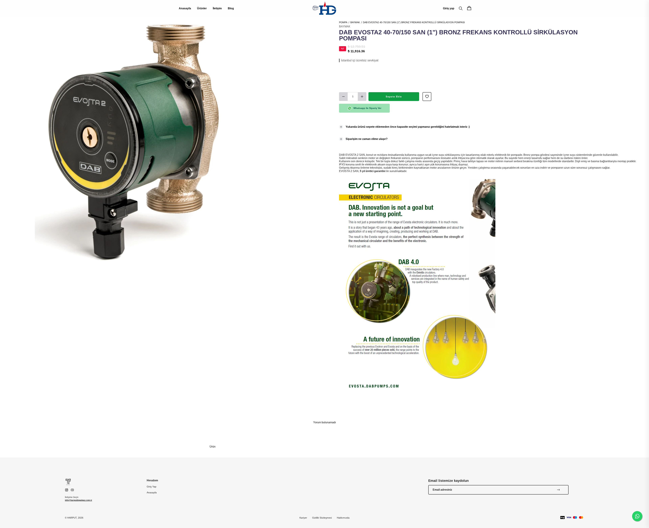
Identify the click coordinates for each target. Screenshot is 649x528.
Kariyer (303, 517)
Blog (231, 8)
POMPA (343, 22)
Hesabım (152, 480)
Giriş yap (448, 8)
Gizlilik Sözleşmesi (322, 517)
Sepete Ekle (394, 96)
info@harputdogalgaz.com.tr (78, 500)
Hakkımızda (343, 517)
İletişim (217, 8)
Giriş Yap (151, 486)
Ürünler (202, 8)
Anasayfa (185, 8)
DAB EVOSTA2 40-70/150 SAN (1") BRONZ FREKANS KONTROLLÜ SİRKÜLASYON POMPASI (414, 22)
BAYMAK (355, 22)
